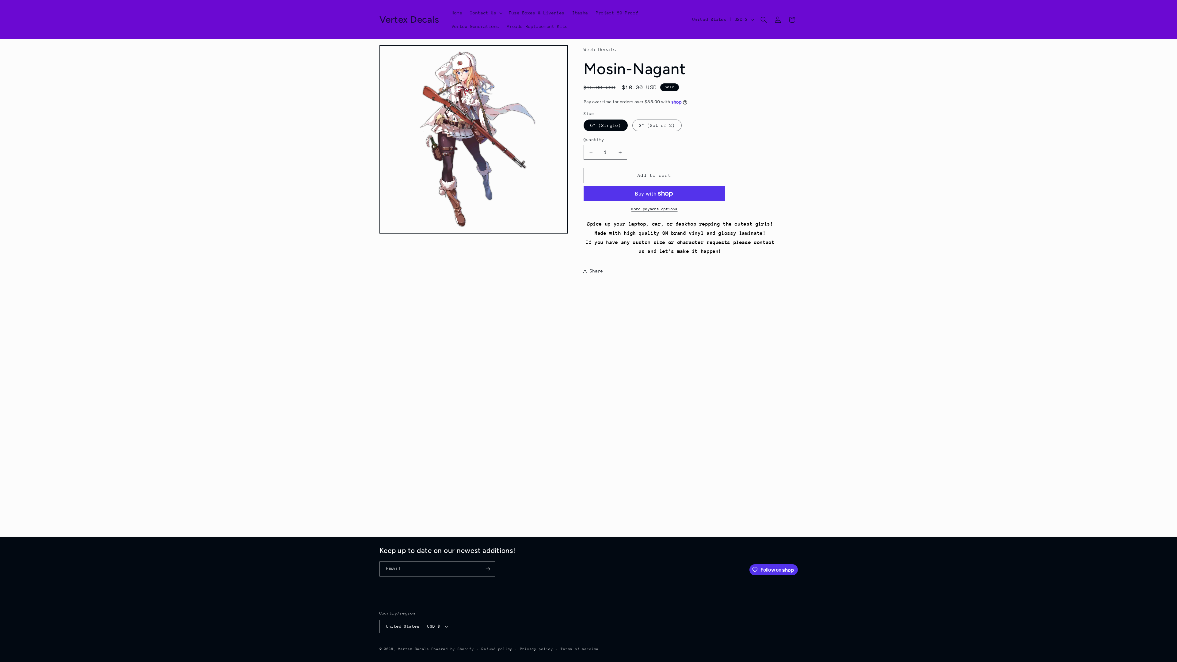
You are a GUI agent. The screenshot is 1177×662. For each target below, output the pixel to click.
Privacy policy (536, 649)
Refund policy (497, 649)
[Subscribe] (488, 568)
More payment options (654, 209)
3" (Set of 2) (657, 125)
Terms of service (580, 649)
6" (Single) (605, 125)
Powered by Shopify (453, 649)
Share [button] (596, 270)
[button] (485, 13)
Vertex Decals (413, 649)
